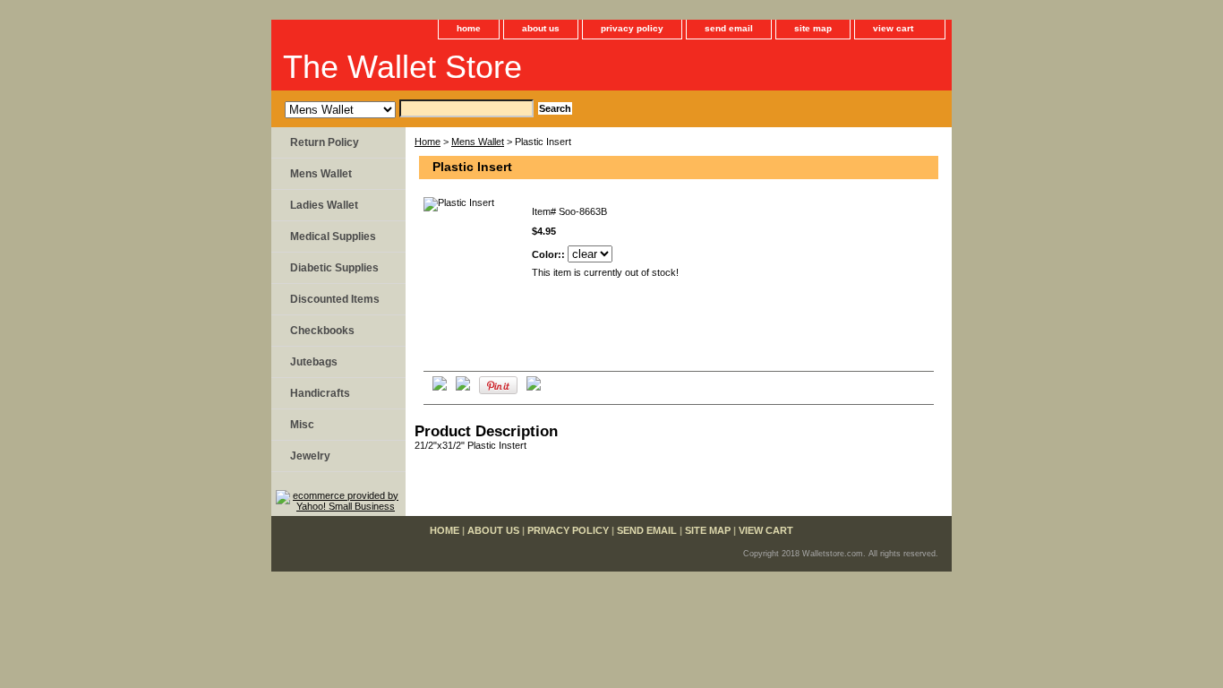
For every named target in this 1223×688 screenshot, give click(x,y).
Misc (302, 424)
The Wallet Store (402, 66)
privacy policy (632, 28)
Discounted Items (335, 299)
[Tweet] (439, 387)
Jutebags (314, 362)
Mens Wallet (477, 141)
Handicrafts (320, 393)
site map (813, 28)
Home (427, 141)
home (469, 28)
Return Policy (324, 142)
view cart (893, 28)
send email (729, 28)
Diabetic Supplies (334, 268)
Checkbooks (322, 330)
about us (541, 28)
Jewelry (310, 456)
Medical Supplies (333, 236)
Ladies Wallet (324, 205)
